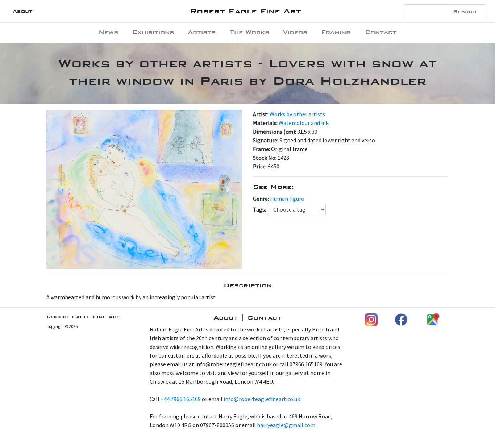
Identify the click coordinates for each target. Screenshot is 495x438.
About (22, 11)
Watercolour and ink (304, 122)
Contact (380, 32)
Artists (202, 32)
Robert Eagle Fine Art (245, 11)
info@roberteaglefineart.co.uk (262, 398)
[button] (61, 189)
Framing (336, 32)
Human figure (287, 198)
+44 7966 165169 (181, 398)
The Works (249, 32)
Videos (295, 32)
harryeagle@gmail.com (286, 425)
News (108, 32)
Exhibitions (153, 32)
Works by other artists (297, 114)
